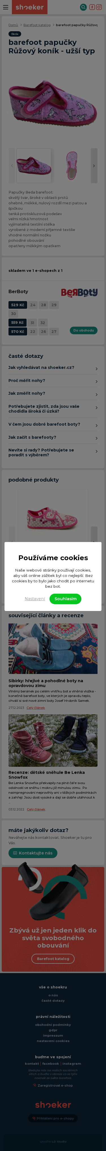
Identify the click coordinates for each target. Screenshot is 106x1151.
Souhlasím (66, 598)
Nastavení (35, 598)
